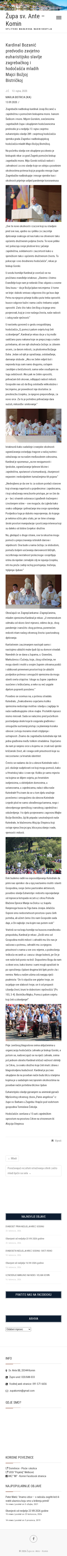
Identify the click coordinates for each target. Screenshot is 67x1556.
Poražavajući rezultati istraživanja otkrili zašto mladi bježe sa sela (32, 1171)
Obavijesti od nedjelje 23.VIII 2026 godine (25, 1238)
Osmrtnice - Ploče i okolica (22, 1468)
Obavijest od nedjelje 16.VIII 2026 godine (25, 1263)
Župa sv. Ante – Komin (25, 19)
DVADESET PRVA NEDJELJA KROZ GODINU (25, 1226)
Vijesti (58, 1140)
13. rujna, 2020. (20, 90)
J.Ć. (8, 90)
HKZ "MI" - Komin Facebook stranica (27, 1476)
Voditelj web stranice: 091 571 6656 (28, 1383)
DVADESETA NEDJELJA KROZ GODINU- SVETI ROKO (29, 1251)
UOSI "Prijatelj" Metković (21, 1472)
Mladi (12, 1158)
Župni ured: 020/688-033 (22, 1377)
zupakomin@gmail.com (22, 1390)
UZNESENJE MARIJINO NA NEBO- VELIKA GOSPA (28, 1275)
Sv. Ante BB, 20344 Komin (21, 1370)
